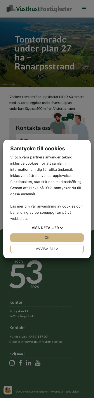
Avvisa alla (47, 249)
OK (47, 237)
